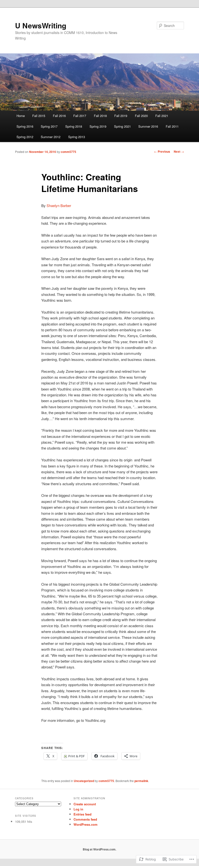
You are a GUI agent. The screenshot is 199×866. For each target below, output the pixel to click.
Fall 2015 (38, 115)
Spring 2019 (98, 126)
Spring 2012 (25, 136)
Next (179, 151)
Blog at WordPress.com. (99, 849)
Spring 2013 (76, 136)
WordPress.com (86, 824)
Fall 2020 (141, 115)
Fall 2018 (100, 115)
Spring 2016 (25, 126)
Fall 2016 (59, 115)
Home (21, 115)
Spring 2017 (49, 126)
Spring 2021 (122, 126)
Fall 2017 (79, 115)
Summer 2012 (50, 136)
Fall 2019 (120, 115)
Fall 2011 (172, 126)
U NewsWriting (40, 25)
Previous (162, 151)
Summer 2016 (148, 126)
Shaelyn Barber (59, 205)
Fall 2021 (161, 115)
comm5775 (68, 152)
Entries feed (82, 814)
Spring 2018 (73, 126)
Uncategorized (84, 781)
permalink (141, 781)
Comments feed (85, 819)
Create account (85, 804)
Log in (78, 809)
